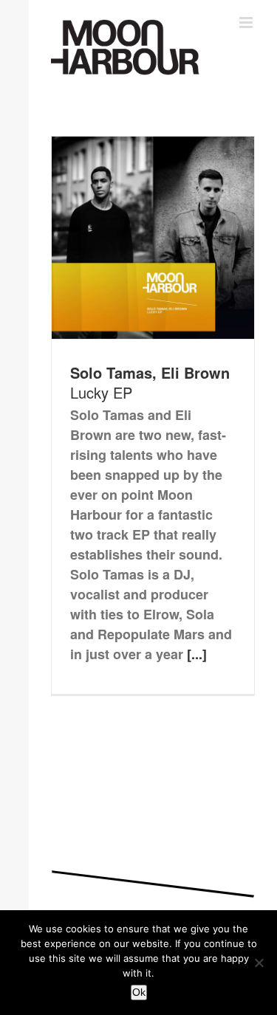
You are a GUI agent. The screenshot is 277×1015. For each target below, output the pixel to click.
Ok (139, 992)
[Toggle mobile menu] (247, 22)
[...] (197, 654)
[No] (258, 962)
